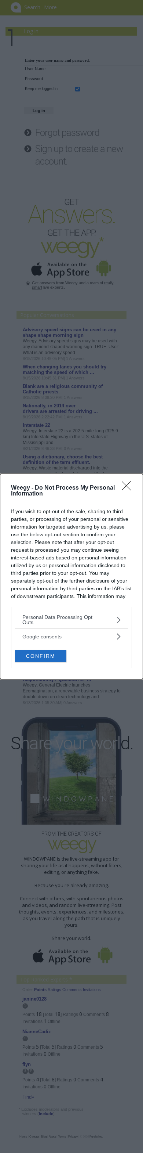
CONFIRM (40, 656)
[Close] (129, 488)
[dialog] (71, 576)
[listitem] (71, 620)
